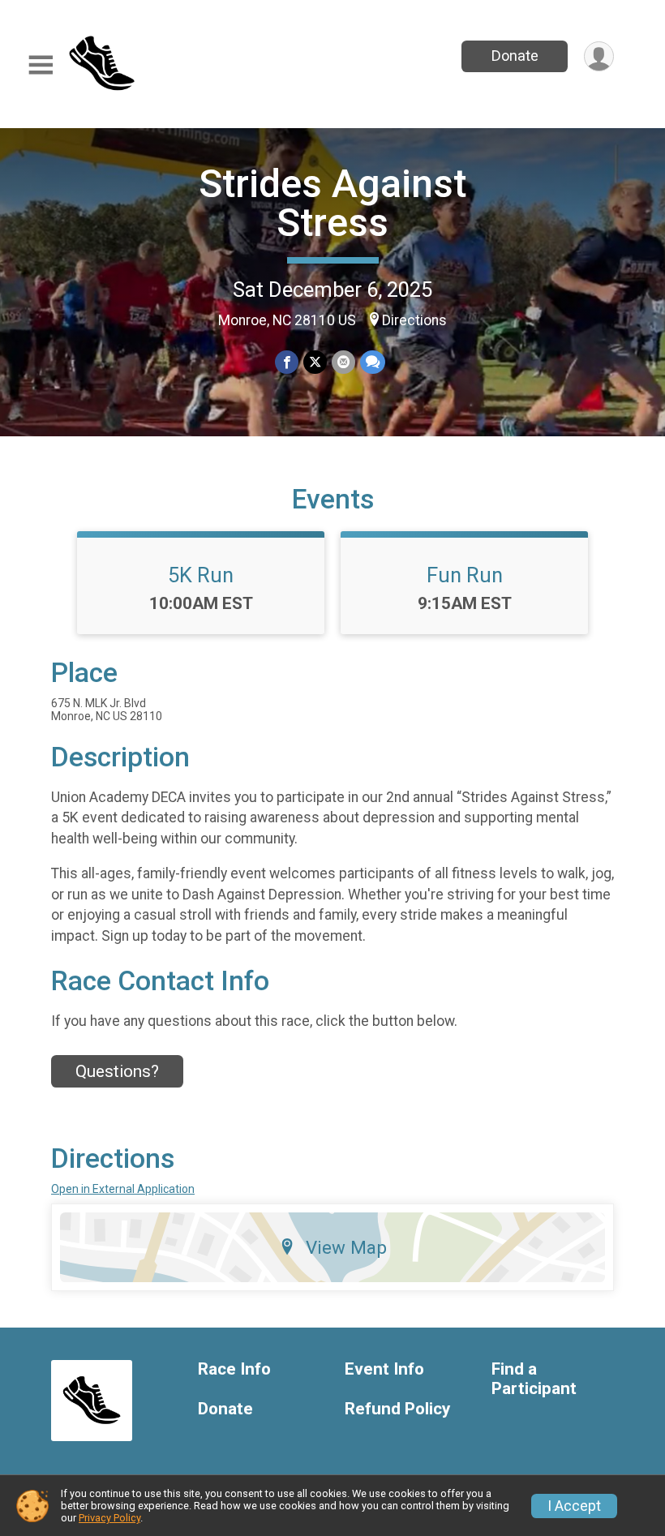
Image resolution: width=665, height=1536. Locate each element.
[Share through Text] (372, 362)
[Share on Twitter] (315, 362)
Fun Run (465, 575)
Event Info (384, 1369)
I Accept (574, 1506)
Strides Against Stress (332, 203)
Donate (514, 55)
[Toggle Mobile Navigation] (40, 65)
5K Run (201, 575)
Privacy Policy (109, 1518)
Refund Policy (397, 1409)
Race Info (234, 1369)
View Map (346, 1247)
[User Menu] (599, 56)
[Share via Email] (343, 362)
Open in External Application (123, 1188)
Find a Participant (534, 1379)
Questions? (117, 1071)
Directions (414, 320)
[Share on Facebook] (286, 362)
